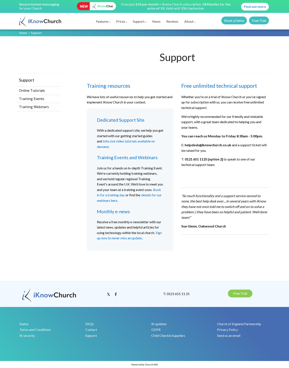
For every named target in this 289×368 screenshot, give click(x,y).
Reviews (172, 21)
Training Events (31, 98)
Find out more (255, 6)
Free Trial (259, 20)
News (156, 21)
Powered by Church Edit (144, 364)
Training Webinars (34, 107)
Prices (120, 21)
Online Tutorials (32, 90)
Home (23, 33)
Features (102, 21)
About (188, 21)
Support (138, 21)
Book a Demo (234, 20)
